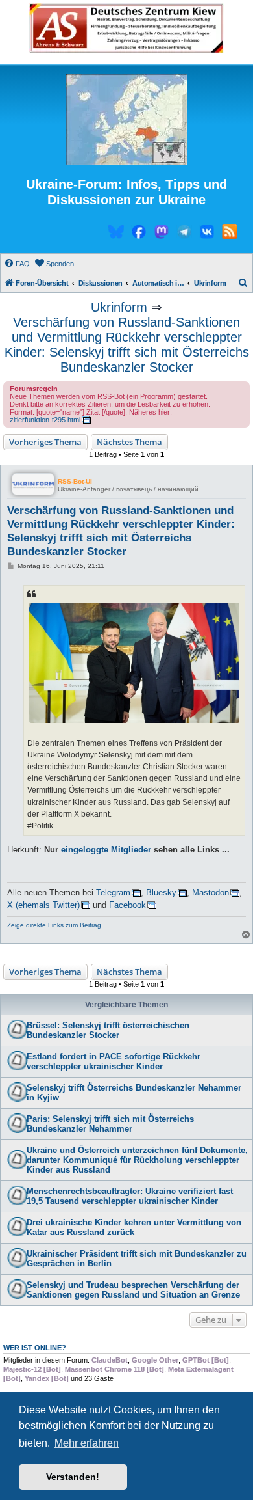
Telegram (113, 892)
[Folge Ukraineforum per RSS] (229, 233)
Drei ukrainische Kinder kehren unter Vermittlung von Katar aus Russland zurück (134, 1227)
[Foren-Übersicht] (126, 120)
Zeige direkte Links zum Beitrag (54, 925)
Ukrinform (119, 307)
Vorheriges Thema (45, 442)
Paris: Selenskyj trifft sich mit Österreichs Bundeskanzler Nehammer (110, 1124)
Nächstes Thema (129, 442)
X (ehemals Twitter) (43, 905)
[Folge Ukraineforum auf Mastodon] (161, 233)
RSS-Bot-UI (75, 481)
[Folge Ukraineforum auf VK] (207, 233)
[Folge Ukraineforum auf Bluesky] (116, 233)
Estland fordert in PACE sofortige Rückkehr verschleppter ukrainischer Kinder (113, 1061)
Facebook (127, 905)
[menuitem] (17, 263)
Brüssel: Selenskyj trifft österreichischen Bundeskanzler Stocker (108, 1030)
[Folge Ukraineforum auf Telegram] (184, 233)
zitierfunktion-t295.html (45, 420)
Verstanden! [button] (72, 1476)
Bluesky (161, 892)
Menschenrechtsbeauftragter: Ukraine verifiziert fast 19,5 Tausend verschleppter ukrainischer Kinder (130, 1196)
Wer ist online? (34, 1348)
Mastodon (210, 892)
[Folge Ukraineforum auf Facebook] (138, 233)
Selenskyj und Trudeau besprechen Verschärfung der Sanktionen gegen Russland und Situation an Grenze (133, 1290)
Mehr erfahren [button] (86, 1443)
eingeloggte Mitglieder (106, 849)
